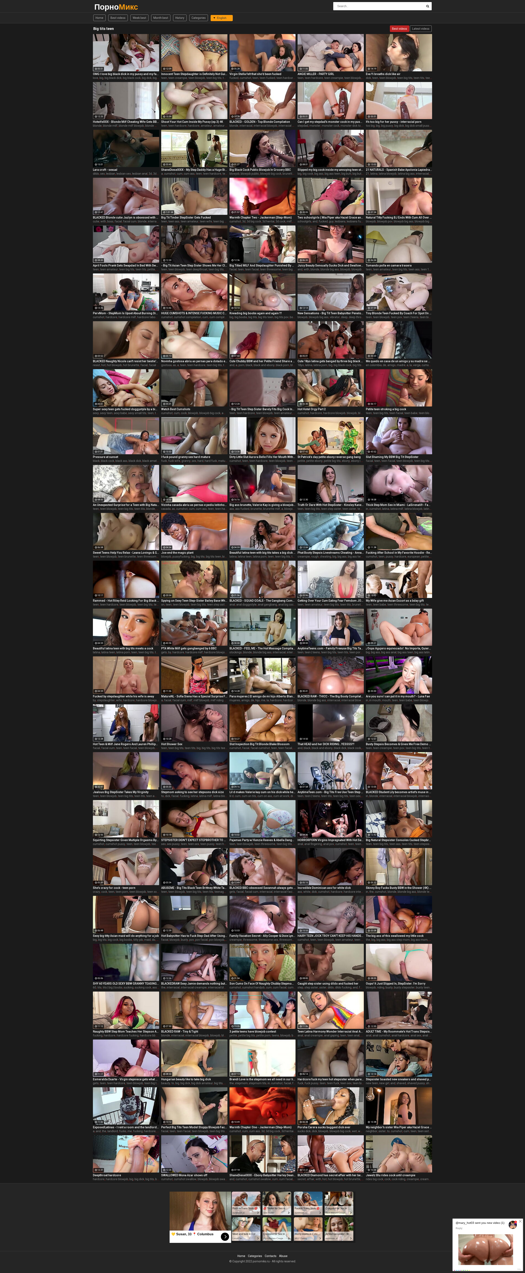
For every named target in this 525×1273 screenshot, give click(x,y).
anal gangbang (267, 604)
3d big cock (254, 221)
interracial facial (284, 891)
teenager (220, 891)
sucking (129, 987)
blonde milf (110, 125)
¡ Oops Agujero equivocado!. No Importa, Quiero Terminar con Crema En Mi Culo (399, 648)
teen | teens (411, 317)
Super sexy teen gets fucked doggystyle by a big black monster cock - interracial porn (126, 409)
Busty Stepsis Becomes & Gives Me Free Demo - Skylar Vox (399, 744)
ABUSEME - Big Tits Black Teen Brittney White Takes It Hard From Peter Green (194, 887)
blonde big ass (330, 269)
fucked (234, 78)
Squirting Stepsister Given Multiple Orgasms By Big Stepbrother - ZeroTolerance (126, 840)
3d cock (158, 173)
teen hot (221, 844)
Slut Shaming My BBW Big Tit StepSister (392, 457)
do (153, 939)
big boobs (241, 317)
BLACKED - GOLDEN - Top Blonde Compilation (259, 121)
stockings (235, 652)
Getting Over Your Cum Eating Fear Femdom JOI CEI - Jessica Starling (331, 600)
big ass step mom (398, 939)
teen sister (349, 508)
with (103, 221)
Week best (139, 17)
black (249, 365)
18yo (301, 365)
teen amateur (190, 221)
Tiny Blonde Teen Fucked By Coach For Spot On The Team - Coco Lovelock (399, 313)
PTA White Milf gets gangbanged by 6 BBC (189, 648)
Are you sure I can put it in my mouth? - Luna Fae (398, 696)
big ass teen (332, 173)
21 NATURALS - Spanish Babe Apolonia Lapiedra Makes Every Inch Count (399, 169)
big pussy (387, 125)
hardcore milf (127, 317)
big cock (308, 173)
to (162, 796)
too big (370, 125)
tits (99, 987)
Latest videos (420, 28)
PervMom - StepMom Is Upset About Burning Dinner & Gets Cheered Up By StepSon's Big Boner (126, 313)
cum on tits (249, 796)
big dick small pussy (418, 125)
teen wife (206, 221)
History (179, 17)
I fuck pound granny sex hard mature (185, 457)
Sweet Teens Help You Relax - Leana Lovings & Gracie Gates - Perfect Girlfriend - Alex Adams (126, 552)
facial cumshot (260, 748)
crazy (96, 891)
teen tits (419, 78)
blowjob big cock (270, 173)
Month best (160, 17)
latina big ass (406, 173)
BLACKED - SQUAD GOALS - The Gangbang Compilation (262, 600)
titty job (138, 939)
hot (103, 365)
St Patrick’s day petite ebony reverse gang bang (329, 457)
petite (151, 269)
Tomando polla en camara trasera (389, 265)
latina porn (320, 365)
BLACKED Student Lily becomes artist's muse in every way (399, 792)
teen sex (355, 796)
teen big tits (213, 78)
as (174, 365)
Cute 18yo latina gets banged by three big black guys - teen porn (331, 361)
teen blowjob (196, 78)
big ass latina (422, 652)
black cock (107, 460)
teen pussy (207, 844)
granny (186, 460)
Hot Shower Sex (171, 744)
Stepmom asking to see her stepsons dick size (192, 792)
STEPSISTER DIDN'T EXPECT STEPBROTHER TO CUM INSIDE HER (194, 840)
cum (180, 173)
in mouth (375, 700)
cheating (325, 556)
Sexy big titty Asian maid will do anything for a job (126, 935)
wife (119, 700)
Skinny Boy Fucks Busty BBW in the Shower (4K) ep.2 (399, 887)
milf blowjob (201, 700)
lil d (231, 796)
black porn (282, 365)
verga (416, 365)
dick (368, 78)
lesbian (110, 173)
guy (331, 221)
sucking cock (143, 987)
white (306, 891)
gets (164, 652)
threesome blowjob (291, 939)
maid (147, 939)
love (95, 78)
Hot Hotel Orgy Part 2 (312, 409)
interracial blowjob (265, 125)
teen (164, 78)
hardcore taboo (147, 317)
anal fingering (313, 844)
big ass (318, 173)
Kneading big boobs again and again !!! (255, 313)
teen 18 (426, 269)
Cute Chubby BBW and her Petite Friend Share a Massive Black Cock (262, 361)
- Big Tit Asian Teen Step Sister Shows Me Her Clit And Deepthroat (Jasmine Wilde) (194, 265)
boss (110, 221)
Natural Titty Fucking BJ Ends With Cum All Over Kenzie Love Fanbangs (399, 217)
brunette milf (271, 508)
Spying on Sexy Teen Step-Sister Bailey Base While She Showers (194, 600)
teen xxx (152, 891)
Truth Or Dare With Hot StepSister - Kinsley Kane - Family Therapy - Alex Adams (331, 505)
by (169, 652)
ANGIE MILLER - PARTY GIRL (316, 74)
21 (367, 173)
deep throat (356, 317)
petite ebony (314, 460)
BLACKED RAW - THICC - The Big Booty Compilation (331, 696)
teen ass (173, 221)
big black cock (132, 78)
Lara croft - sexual (105, 169)
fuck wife (174, 460)
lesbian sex (123, 173)
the (371, 891)
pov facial (201, 939)
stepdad (303, 125)
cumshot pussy (115, 844)
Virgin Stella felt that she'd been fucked (255, 74)
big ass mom (419, 939)
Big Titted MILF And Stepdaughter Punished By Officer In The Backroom (262, 265)
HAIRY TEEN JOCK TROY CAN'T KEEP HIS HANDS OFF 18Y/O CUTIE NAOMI (331, 935)
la (411, 365)
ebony (346, 460)
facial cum (130, 221)
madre (401, 365)
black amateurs (152, 460)
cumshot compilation (187, 317)
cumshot (245, 78)
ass (231, 508)
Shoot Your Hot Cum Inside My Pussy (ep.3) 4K (192, 121)
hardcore (194, 125)
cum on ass (264, 796)
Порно (105, 7)
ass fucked (242, 508)
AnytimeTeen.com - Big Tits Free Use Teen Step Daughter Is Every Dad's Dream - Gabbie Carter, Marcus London (331, 792)
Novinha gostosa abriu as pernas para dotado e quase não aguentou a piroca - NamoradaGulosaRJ (194, 361)
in (367, 508)
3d (150, 173)
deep (344, 317)
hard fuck (211, 460)
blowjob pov (385, 221)
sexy (96, 413)
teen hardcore (285, 78)
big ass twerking (358, 556)
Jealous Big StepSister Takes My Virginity (120, 792)
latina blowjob (388, 173)
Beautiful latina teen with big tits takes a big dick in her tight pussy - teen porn (262, 552)
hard (200, 460)
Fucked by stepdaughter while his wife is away (123, 696)
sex (102, 173)
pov (191, 939)
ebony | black (359, 460)
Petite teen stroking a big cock (386, 409)
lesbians (340, 221)
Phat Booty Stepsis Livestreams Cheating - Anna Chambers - (331, 552)
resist (96, 365)
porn (241, 365)
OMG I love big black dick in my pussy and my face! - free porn (126, 74)
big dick (147, 78)
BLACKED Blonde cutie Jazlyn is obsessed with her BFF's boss (126, 217)
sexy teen (106, 413)
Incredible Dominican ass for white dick (324, 887)
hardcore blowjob (334, 413)
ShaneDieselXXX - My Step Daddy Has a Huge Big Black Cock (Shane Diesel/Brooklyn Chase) (194, 169)
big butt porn (361, 173)
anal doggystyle (246, 604)
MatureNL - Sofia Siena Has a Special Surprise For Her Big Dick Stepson (194, 696)
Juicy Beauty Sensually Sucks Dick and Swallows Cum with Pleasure (331, 265)
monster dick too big (354, 125)
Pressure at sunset (105, 457)
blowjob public (250, 173)
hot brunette (131, 365)
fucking (184, 796)
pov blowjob (216, 939)
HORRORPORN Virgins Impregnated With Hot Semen (331, 840)
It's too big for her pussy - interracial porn (393, 121)
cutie (96, 221)
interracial (246, 125)
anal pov (328, 844)
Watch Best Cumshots (175, 409)
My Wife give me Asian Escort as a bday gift (395, 600)
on (162, 604)
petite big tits (332, 460)
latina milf (396, 508)
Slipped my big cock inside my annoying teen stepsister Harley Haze (331, 169)
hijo (257, 700)
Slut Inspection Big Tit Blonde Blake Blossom (259, 744)
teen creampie (177, 78)
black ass (121, 460)
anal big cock (286, 604)
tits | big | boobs (112, 987)
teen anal (361, 844)
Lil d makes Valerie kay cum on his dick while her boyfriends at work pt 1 (262, 792)
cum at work (281, 796)
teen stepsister (423, 844)
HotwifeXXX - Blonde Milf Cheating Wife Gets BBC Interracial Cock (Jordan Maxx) (126, 121)
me (263, 700)
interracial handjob (290, 125)
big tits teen (265, 317)
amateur (206, 125)
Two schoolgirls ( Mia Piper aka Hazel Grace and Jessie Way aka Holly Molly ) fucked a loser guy (331, 217)
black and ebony (264, 365)
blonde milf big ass (157, 125)
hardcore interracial (356, 891)
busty (184, 939)
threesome (250, 939)
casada (166, 508)
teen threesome (270, 269)
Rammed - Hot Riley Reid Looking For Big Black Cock (126, 600)
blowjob (234, 173)
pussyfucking (181, 556)
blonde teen (425, 891)
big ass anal (388, 652)
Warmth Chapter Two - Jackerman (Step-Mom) (260, 217)
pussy (389, 556)
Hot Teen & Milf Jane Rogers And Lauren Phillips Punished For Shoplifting (126, 744)
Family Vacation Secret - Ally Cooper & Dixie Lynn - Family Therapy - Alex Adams (262, 935)
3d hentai (268, 221)
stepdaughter (106, 700)
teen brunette (127, 556)
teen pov (396, 317)
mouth (386, 700)
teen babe (411, 413)
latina (374, 173)
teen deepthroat (196, 269)
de (384, 365)
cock (184, 413)
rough (315, 556)
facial (118, 221)
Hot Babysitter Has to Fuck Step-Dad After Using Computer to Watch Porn (194, 935)
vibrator (335, 317)
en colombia (374, 365)
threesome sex (268, 939)
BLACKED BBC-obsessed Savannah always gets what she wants (262, 887)
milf (289, 221)
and (315, 221)
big (101, 78)
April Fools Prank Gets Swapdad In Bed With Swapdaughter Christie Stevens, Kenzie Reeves (126, 265)
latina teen (245, 556)
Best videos (118, 17)
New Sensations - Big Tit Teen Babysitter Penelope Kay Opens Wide (331, 313)
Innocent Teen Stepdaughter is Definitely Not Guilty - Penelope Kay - (194, 74)
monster (315, 125)
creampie (304, 556)
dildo (96, 173)
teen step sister (331, 508)
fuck (164, 460)
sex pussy (173, 844)
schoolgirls (304, 221)
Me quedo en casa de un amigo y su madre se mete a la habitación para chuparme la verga (399, 361)
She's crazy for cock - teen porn (114, 887)
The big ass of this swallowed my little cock (394, 935)
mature (223, 460)
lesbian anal (139, 173)
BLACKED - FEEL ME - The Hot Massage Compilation (262, 648)
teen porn (355, 652)
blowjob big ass (403, 221)
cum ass (189, 173)
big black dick (113, 78)
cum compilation (220, 317)
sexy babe (120, 413)
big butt (346, 173)
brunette (288, 173)
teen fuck (432, 78)
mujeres (234, 700)
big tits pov (282, 317)
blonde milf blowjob (131, 125)
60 (94, 987)
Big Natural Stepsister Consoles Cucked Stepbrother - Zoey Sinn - (399, 840)
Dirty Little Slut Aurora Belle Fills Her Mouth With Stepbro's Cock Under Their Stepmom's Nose (262, 457)
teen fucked (267, 78)
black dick (135, 460)
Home (99, 17)
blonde (97, 125)
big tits (252, 317)
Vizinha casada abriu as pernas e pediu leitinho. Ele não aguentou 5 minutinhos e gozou (194, 505)
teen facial (252, 269)
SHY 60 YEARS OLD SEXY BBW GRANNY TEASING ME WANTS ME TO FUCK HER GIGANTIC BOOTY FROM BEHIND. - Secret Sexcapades (126, 983)
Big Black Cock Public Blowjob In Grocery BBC (260, 169)
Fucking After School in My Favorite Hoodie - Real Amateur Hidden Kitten (399, 552)
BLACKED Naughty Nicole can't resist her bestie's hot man (126, 361)
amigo (391, 365)
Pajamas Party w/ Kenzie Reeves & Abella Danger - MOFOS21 (262, 840)
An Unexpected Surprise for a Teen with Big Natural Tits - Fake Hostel (126, 505)
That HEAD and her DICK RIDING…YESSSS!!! (326, 744)
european (413, 556)
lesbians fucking (357, 221)
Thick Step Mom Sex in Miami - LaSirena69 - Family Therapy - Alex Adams (399, 505)
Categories (199, 17)
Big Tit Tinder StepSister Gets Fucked (186, 217)
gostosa (166, 365)
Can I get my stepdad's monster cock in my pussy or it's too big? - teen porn (331, 121)
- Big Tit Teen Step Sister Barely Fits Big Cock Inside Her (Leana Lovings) (262, 409)
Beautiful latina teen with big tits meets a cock (123, 648)
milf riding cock (220, 700)
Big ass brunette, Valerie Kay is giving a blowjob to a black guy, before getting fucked (262, 505)
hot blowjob (114, 365)
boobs (294, 317)
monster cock (330, 125)
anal (232, 604)
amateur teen (222, 125)
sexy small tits (137, 413)
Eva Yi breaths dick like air (383, 74)
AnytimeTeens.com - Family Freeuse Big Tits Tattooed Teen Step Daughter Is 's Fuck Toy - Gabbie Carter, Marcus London (331, 648)
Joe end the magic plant (177, 552)
